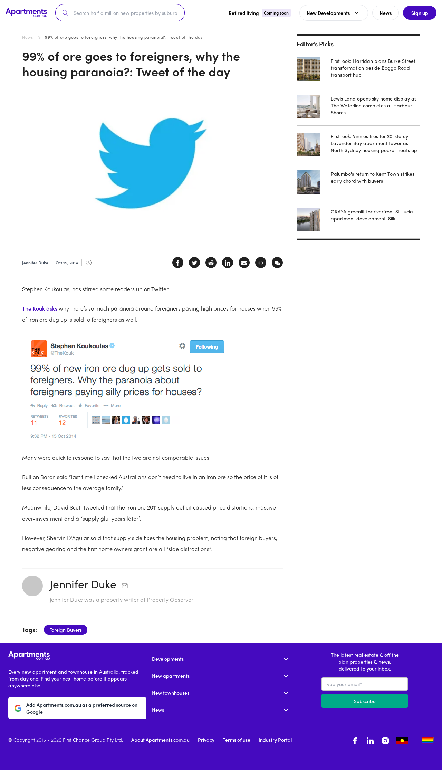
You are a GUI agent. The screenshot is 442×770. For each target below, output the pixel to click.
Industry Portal (275, 739)
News (27, 37)
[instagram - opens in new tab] (385, 740)
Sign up (419, 12)
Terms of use (236, 739)
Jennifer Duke (83, 584)
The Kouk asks (39, 308)
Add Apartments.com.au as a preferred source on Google (81, 708)
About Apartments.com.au (160, 739)
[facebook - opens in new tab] (355, 740)
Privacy (206, 739)
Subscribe (365, 700)
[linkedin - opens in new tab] (370, 740)
